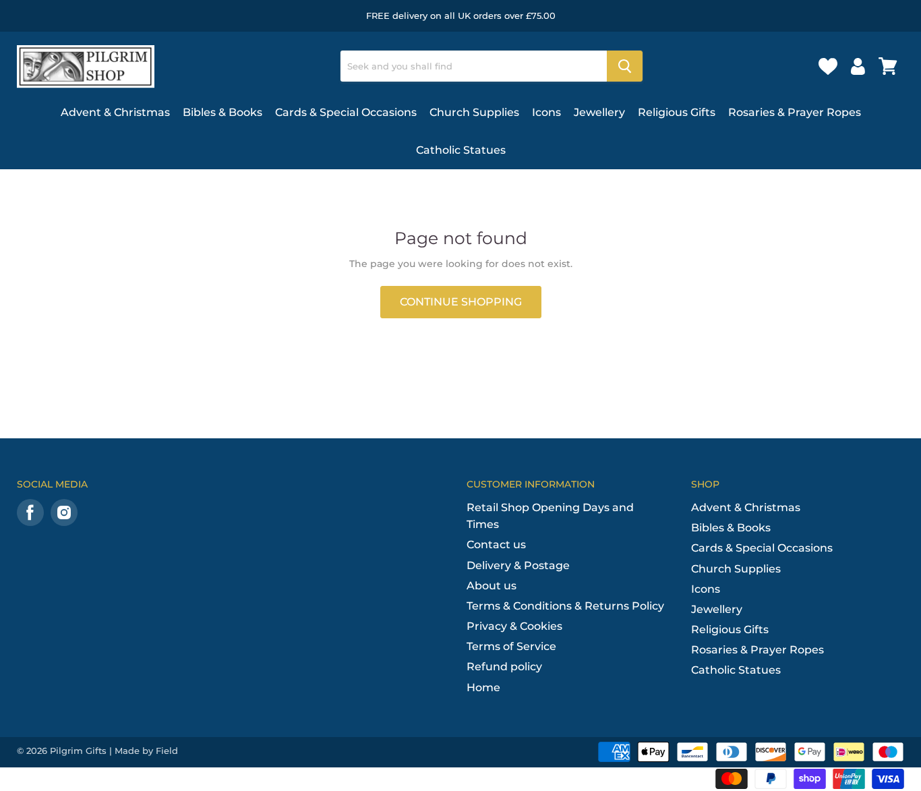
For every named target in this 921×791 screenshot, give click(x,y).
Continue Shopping (461, 301)
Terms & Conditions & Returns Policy (565, 605)
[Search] (625, 66)
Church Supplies (474, 112)
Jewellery (599, 112)
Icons (546, 112)
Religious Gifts (676, 112)
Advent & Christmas (115, 112)
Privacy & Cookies (514, 626)
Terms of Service (511, 646)
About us (491, 585)
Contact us (496, 544)
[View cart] (888, 66)
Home (483, 687)
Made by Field (146, 750)
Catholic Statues (461, 150)
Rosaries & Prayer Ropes (794, 112)
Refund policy (504, 666)
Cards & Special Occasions (346, 112)
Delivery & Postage (518, 565)
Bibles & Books (222, 112)
